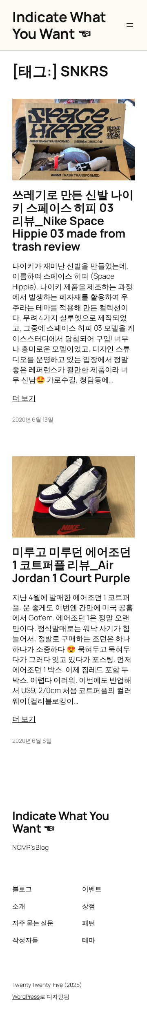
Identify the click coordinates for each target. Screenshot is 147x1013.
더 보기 (24, 398)
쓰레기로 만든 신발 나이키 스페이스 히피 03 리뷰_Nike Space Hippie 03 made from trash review (73, 220)
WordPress (26, 996)
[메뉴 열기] (130, 25)
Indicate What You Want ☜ (59, 25)
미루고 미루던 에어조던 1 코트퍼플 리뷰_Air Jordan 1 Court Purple (71, 564)
